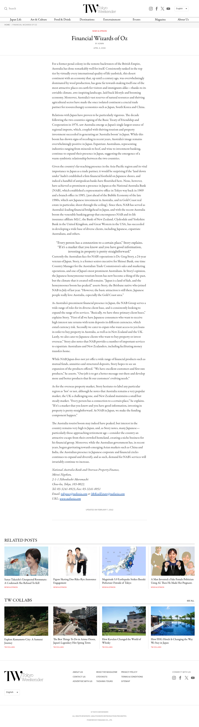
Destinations (87, 19)
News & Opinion (99, 31)
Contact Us (79, 677)
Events (136, 19)
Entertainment (111, 19)
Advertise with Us (82, 681)
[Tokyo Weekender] (23, 680)
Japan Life (15, 19)
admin (101, 44)
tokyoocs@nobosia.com (74, 494)
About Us (183, 19)
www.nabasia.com (70, 499)
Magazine (160, 19)
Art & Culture (38, 19)
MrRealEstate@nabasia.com (108, 494)
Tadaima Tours (104, 681)
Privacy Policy (129, 672)
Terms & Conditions (132, 677)
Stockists (101, 677)
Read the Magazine (106, 672)
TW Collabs (9, 647)
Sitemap (125, 681)
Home (7, 25)
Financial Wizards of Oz (24, 25)
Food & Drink (62, 19)
